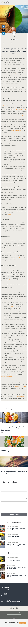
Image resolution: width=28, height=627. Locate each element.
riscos (20, 257)
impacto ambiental (16, 130)
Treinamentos (6, 594)
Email (2, 507)
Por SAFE (14, 36)
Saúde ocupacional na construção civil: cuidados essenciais (16, 567)
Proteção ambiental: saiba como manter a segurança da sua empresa (14, 472)
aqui (10, 400)
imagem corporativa (6, 376)
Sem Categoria (6, 593)
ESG (9, 280)
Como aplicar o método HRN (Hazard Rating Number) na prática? (16, 529)
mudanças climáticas (12, 74)
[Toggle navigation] (25, 2)
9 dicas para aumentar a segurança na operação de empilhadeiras (16, 545)
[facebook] (11, 608)
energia (22, 115)
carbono (10, 214)
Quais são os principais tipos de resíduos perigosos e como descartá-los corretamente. (13, 429)
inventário (12, 306)
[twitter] (14, 608)
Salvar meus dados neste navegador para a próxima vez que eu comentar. (14, 488)
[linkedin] (17, 608)
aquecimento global (21, 109)
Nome (2, 500)
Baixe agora (22, 623)
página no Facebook (20, 386)
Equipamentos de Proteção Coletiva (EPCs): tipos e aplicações (16, 559)
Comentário (3, 491)
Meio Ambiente (14, 39)
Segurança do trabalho (12, 526)
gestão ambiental (5, 106)
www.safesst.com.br (18, 396)
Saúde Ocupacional (11, 565)
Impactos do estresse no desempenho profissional (16, 576)
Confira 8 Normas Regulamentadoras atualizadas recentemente (16, 537)
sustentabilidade (17, 57)
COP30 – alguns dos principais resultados (14, 451)
